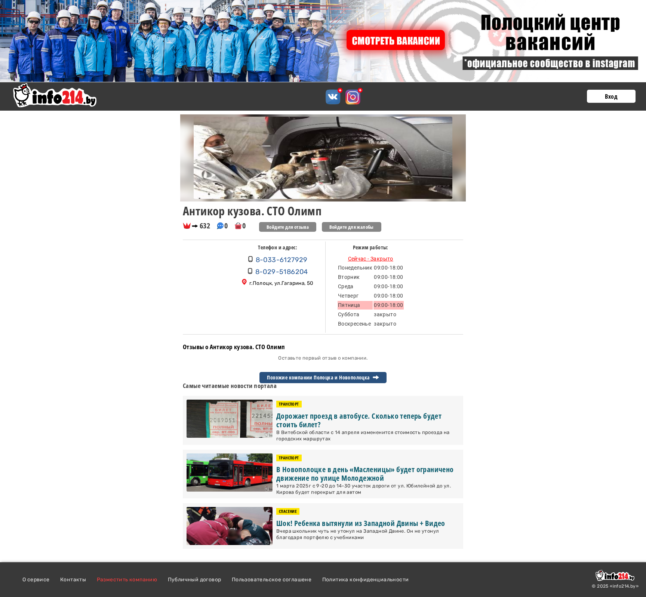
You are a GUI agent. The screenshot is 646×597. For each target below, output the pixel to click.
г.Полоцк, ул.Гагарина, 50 (281, 283)
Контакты (73, 579)
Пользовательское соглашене (271, 579)
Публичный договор (194, 579)
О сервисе (36, 579)
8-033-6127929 (282, 260)
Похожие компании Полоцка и (319, 377)
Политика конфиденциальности (365, 579)
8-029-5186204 (281, 272)
